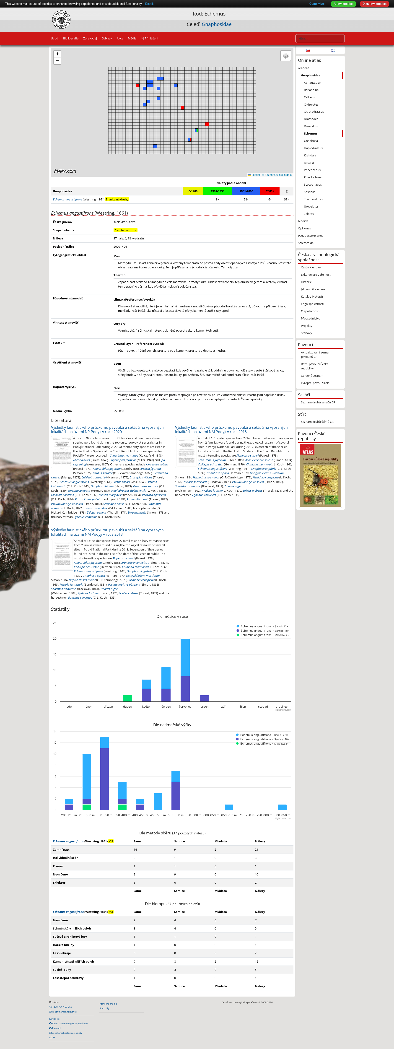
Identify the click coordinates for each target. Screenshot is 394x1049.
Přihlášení (151, 38)
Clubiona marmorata (259, 464)
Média (132, 38)
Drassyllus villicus (141, 477)
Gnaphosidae (217, 24)
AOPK (52, 1037)
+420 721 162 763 (62, 1006)
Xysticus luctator (212, 490)
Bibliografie (70, 38)
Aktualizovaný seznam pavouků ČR (316, 354)
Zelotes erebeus (97, 512)
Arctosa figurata (150, 469)
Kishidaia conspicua (266, 477)
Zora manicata (137, 512)
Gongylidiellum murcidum (267, 473)
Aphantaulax (312, 82)
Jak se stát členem (313, 289)
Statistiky (104, 1008)
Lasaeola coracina (62, 495)
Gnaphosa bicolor (102, 486)
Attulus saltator (102, 473)
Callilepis (310, 97)
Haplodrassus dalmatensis (128, 490)
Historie (306, 282)
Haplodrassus (313, 148)
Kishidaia (310, 155)
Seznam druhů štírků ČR (317, 422)
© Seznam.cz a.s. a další (277, 175)
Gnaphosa (311, 141)
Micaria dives (81, 460)
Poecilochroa (312, 177)
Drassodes (311, 119)
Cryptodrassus (314, 111)
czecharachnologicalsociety (67, 1032)
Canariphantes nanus (124, 455)
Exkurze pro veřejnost (316, 275)
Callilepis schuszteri (94, 477)
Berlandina (311, 90)
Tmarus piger (232, 486)
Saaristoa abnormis (187, 486)
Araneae (303, 68)
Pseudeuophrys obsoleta (67, 504)
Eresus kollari (121, 482)
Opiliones (304, 228)
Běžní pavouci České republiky (314, 366)
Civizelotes (311, 104)
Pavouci (56, 1028)
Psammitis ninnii (137, 499)
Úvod (54, 38)
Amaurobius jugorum (107, 469)
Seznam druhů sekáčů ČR (318, 402)
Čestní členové (311, 267)
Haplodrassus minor (206, 477)
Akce (120, 38)
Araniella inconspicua (259, 460)
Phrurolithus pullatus (89, 499)
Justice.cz (54, 1018)
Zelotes (309, 214)
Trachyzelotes (313, 199)
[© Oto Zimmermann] (186, 451)
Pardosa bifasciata (154, 495)
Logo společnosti (312, 304)
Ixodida (303, 221)
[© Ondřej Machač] (62, 451)
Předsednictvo (311, 318)
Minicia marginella (110, 495)
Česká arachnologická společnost (70, 1023)
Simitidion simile (113, 504)
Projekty (306, 326)
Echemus (310, 133)
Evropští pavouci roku (316, 383)
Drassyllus (311, 126)
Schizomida (306, 243)
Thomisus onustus (95, 508)
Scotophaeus (313, 184)
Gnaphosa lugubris (145, 486)
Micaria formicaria (195, 482)
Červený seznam (312, 376)
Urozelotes (311, 206)
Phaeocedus (312, 170)
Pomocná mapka (108, 1003)
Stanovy (306, 333)
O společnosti (310, 311)
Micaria (309, 163)
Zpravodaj (90, 38)
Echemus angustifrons (74, 482)
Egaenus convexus (85, 517)
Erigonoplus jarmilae (122, 460)
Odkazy (107, 38)
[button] (190, 140)
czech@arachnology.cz (64, 1011)
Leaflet (255, 175)
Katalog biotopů (312, 296)
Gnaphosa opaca (79, 490)
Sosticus (309, 192)
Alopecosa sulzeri (157, 464)
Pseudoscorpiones (310, 236)
